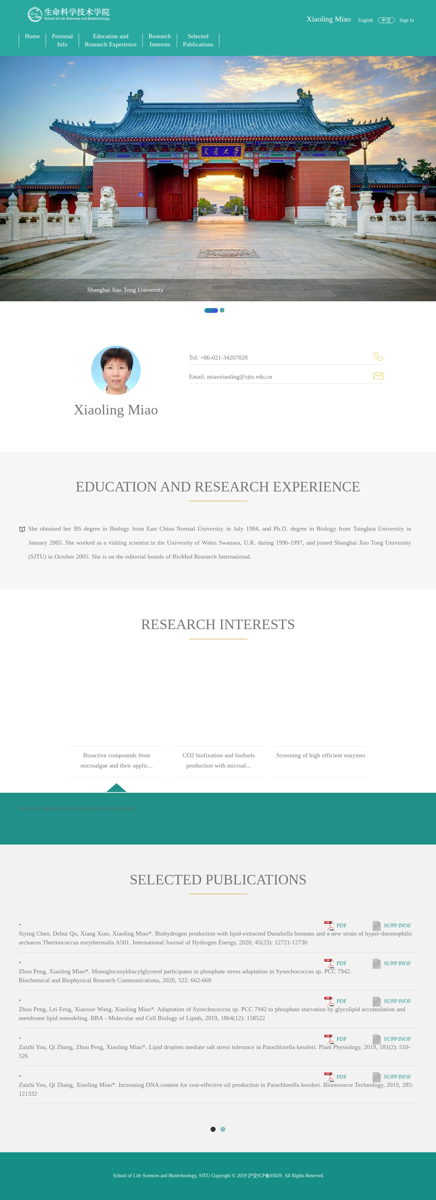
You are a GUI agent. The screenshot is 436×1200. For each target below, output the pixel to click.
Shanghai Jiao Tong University (125, 289)
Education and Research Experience (111, 40)
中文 (386, 20)
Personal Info (62, 40)
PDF (342, 925)
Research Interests (160, 40)
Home (32, 36)
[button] (32, 187)
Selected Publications (198, 40)
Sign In (407, 20)
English (365, 20)
